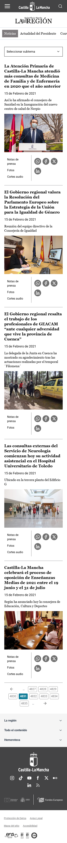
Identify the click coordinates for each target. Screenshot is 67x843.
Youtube (29, 778)
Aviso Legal (36, 818)
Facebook (38, 778)
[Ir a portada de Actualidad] (33, 20)
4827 (32, 689)
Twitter (46, 778)
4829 (53, 689)
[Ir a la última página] (42, 703)
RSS (38, 785)
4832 (33, 696)
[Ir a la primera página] (14, 689)
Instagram (12, 778)
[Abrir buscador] (60, 6)
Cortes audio (15, 176)
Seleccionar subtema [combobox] (21, 51)
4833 (44, 696)
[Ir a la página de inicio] (34, 6)
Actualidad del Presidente (38, 33)
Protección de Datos (15, 818)
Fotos (10, 170)
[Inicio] (33, 762)
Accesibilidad (30, 825)
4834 (54, 696)
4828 (43, 689)
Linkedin (29, 785)
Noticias (10, 33)
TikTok (20, 778)
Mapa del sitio (11, 825)
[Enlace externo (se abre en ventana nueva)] (27, 835)
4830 (13, 696)
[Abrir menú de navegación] (7, 6)
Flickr (55, 778)
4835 (24, 703)
